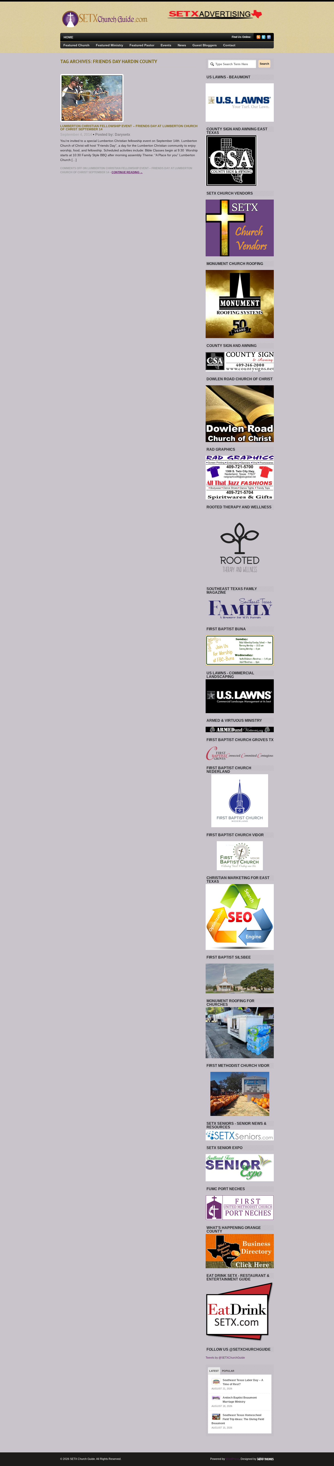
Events (166, 45)
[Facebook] (269, 38)
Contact (229, 45)
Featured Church (76, 45)
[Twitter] (263, 38)
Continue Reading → (127, 172)
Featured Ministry (109, 45)
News (182, 45)
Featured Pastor (142, 45)
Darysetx (122, 134)
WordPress (232, 1459)
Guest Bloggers (204, 45)
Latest (214, 1371)
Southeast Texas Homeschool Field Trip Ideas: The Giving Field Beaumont (238, 1419)
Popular (228, 1371)
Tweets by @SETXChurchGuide (225, 1357)
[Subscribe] (258, 38)
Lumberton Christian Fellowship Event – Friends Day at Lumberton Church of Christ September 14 (128, 127)
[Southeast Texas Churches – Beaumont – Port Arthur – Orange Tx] (104, 26)
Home (68, 37)
